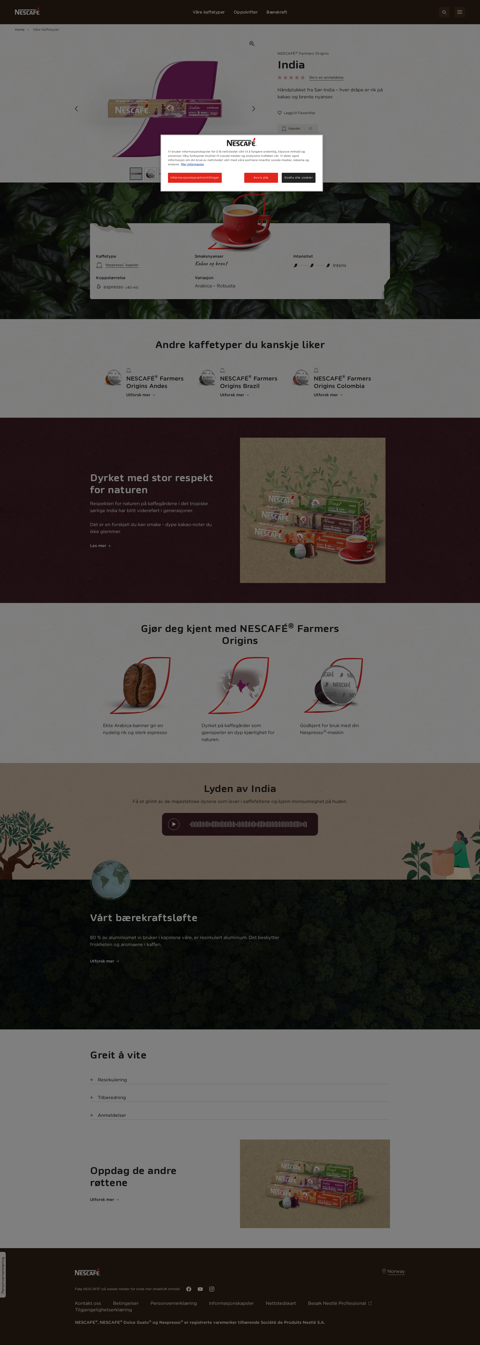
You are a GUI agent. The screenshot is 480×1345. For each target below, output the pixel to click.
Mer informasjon (192, 164)
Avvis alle (261, 177)
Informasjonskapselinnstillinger (194, 177)
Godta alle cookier (298, 177)
